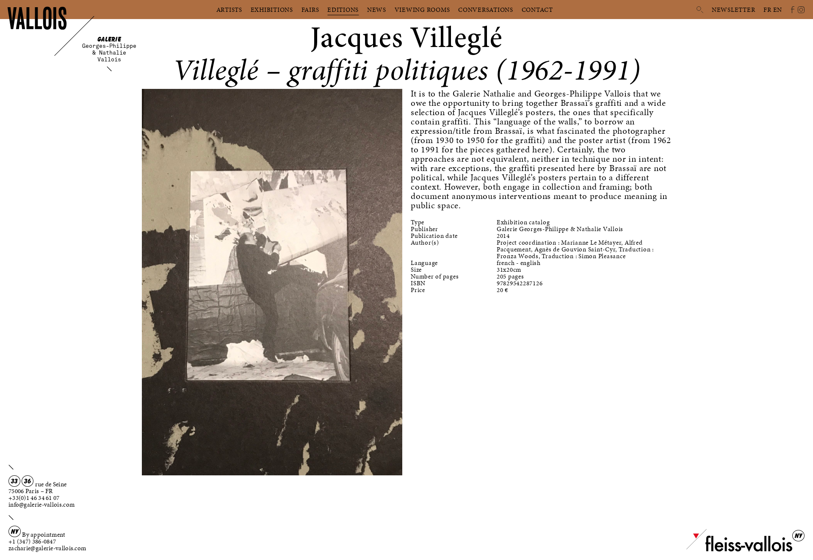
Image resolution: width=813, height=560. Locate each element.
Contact (537, 10)
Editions (343, 10)
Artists (229, 10)
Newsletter (733, 10)
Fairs (310, 10)
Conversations (485, 10)
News (376, 10)
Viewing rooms (422, 10)
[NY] (739, 550)
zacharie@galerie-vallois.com (47, 548)
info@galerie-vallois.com (41, 504)
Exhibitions (272, 10)
